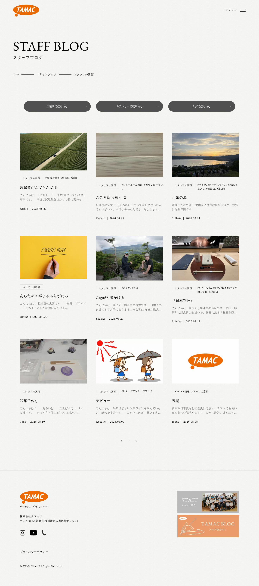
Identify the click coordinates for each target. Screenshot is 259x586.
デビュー (103, 401)
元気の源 (179, 197)
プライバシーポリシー (34, 551)
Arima (24, 208)
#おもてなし (204, 287)
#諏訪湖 (221, 188)
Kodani (100, 218)
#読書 (74, 177)
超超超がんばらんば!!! (39, 187)
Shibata (176, 218)
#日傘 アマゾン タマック (137, 391)
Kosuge (101, 421)
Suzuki (100, 318)
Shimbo (177, 321)
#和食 (216, 287)
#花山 (204, 292)
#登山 (135, 287)
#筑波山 (210, 188)
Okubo (24, 316)
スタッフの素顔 (31, 178)
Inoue (175, 421)
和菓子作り (29, 401)
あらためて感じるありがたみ (44, 296)
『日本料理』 (183, 301)
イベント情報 (182, 391)
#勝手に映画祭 (61, 177)
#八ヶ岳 (126, 287)
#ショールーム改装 (132, 184)
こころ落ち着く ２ (111, 197)
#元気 (231, 184)
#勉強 (48, 177)
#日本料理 (226, 287)
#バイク (202, 184)
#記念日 (213, 292)
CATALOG (230, 10)
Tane (23, 421)
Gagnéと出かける (110, 298)
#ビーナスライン (217, 184)
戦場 (175, 401)
